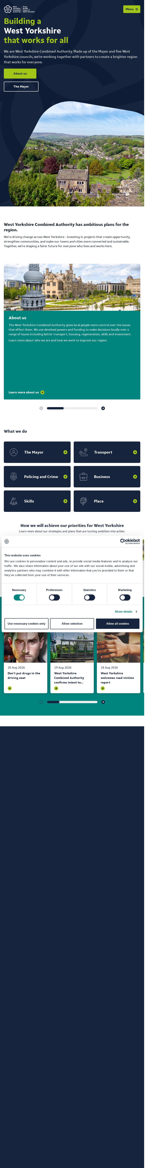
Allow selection (72, 623)
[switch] (54, 597)
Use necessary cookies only (26, 623)
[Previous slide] (41, 408)
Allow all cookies (117, 623)
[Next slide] (103, 408)
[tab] (55, 408)
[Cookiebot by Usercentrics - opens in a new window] (123, 541)
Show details (123, 611)
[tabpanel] (25, 660)
